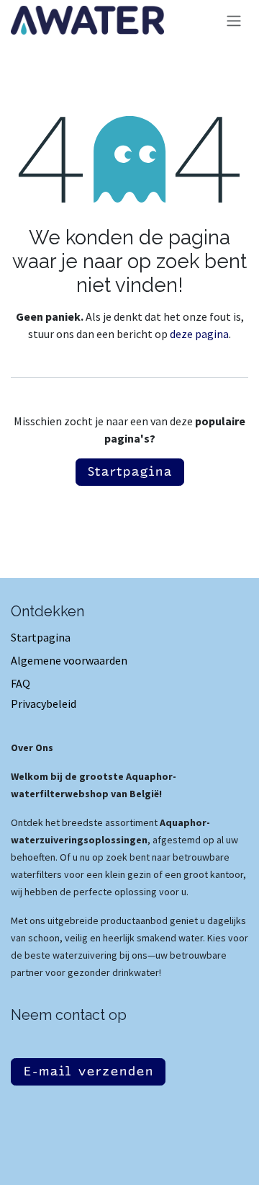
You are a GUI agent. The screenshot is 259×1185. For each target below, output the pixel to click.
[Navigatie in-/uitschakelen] (233, 20)
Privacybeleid (43, 703)
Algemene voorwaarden (69, 660)
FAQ (20, 683)
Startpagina (130, 472)
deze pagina (199, 334)
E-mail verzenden (88, 1071)
